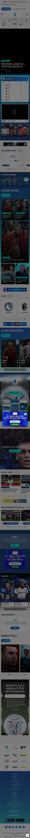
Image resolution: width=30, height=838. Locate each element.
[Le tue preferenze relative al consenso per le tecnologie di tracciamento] (27, 835)
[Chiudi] (25, 414)
